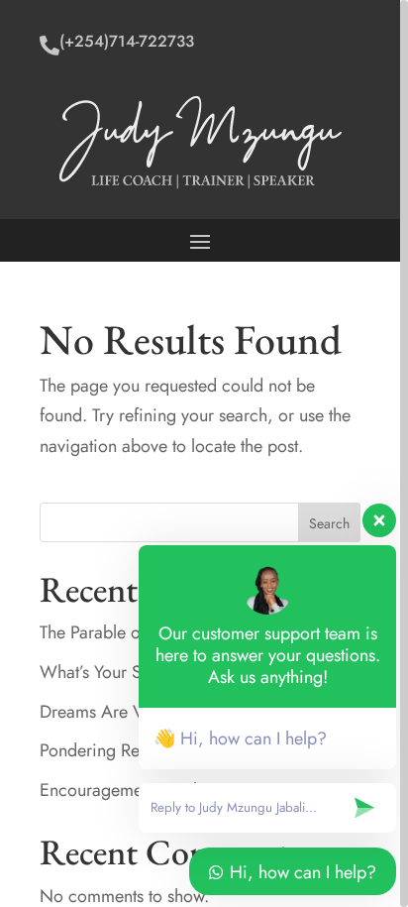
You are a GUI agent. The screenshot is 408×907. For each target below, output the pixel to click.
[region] (204, 453)
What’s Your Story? (110, 672)
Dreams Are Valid (105, 712)
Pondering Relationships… (137, 750)
